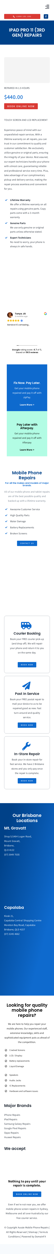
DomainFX (40, 1236)
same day (30, 652)
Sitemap (32, 1232)
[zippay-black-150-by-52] (14, 1156)
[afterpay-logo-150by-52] (14, 1166)
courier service (29, 1218)
